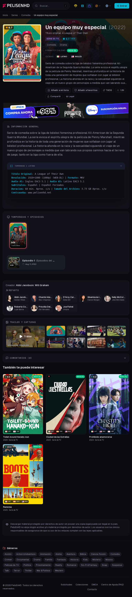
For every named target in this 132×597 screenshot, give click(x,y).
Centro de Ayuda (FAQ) (112, 584)
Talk (7, 570)
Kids (85, 559)
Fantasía (61, 559)
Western (59, 570)
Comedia (25, 15)
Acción (8, 554)
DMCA (95, 584)
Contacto (92, 589)
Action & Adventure (25, 554)
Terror (17, 570)
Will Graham (42, 285)
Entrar (123, 5)
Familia (48, 559)
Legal (71, 96)
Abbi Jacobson (25, 285)
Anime (59, 554)
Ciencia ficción (98, 554)
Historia (74, 559)
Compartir (55, 96)
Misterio (96, 559)
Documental (23, 559)
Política (27, 565)
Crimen (8, 559)
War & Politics (43, 570)
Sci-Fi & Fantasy (89, 565)
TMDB (109, 90)
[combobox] (51, 6)
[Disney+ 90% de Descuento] (66, 110)
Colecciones (82, 584)
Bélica (83, 554)
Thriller (28, 570)
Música (109, 559)
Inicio (5, 15)
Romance (71, 565)
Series (15, 15)
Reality (58, 565)
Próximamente (43, 565)
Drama (63, 45)
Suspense (117, 565)
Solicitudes (66, 584)
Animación (45, 554)
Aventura (71, 554)
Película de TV (12, 565)
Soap (104, 565)
